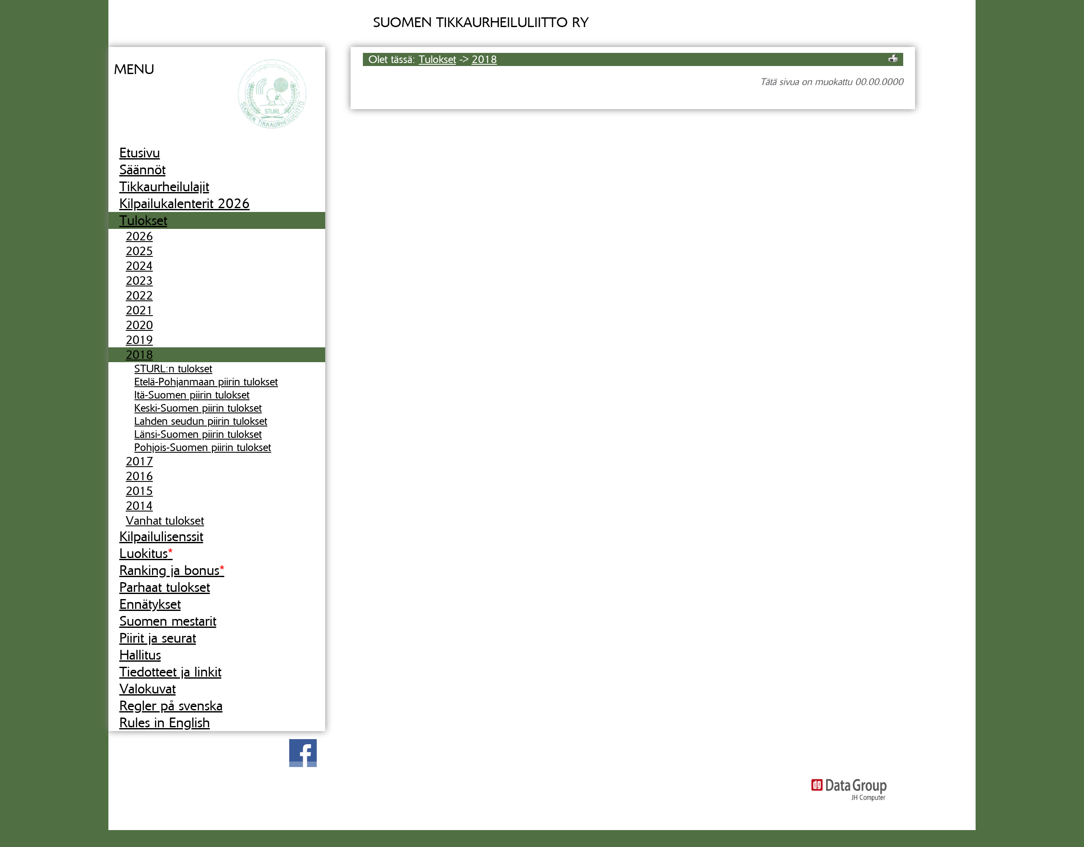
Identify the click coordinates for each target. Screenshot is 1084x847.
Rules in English (164, 722)
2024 (139, 265)
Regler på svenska (171, 705)
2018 (139, 354)
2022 (139, 295)
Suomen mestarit (167, 621)
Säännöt (142, 169)
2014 (139, 505)
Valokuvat (147, 688)
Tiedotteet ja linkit (170, 671)
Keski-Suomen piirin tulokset (198, 408)
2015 (139, 491)
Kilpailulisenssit (161, 536)
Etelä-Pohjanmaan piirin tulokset (206, 381)
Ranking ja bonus (171, 570)
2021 (139, 310)
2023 (139, 280)
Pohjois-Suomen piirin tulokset (202, 447)
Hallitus (140, 654)
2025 (139, 251)
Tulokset (143, 220)
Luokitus (146, 553)
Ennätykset (150, 604)
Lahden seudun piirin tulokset (200, 421)
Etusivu (139, 152)
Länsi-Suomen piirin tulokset (198, 434)
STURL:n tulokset (173, 368)
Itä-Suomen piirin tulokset (191, 395)
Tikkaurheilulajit (164, 186)
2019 (139, 340)
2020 (139, 325)
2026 (139, 236)
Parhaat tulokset (164, 587)
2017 (139, 461)
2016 (139, 476)
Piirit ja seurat (157, 638)
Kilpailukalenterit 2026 (184, 203)
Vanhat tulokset (165, 520)
